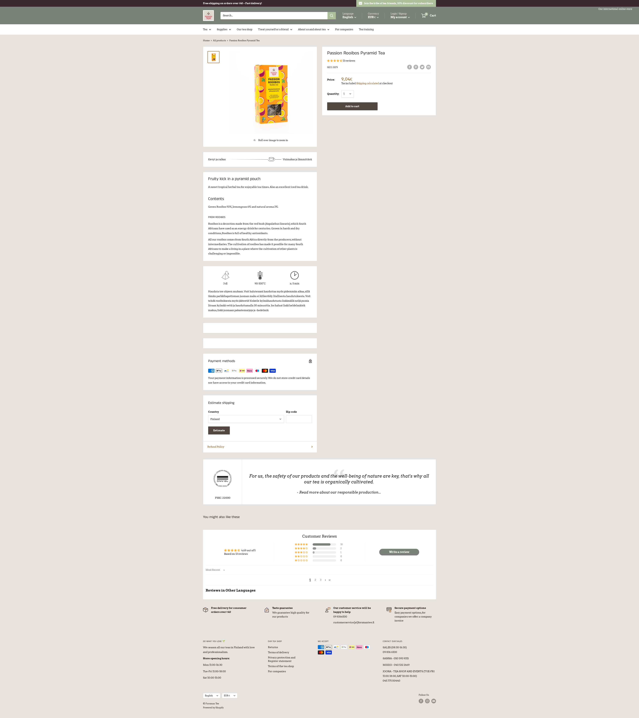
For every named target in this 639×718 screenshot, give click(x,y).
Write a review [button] (399, 552)
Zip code (291, 411)
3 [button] (320, 579)
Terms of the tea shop (281, 666)
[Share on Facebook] (409, 67)
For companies (344, 29)
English (209, 695)
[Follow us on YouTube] (433, 701)
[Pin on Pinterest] (416, 67)
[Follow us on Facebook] (421, 701)
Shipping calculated (367, 83)
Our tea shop (244, 29)
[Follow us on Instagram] (427, 701)
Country (213, 411)
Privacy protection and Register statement (281, 659)
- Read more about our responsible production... (339, 492)
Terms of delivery (278, 652)
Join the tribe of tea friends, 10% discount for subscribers (398, 3)
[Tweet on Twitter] (422, 67)
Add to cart (352, 106)
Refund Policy (215, 446)
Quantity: (333, 93)
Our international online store (615, 9)
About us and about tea (312, 29)
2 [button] (315, 579)
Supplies (222, 29)
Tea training (366, 29)
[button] (335, 60)
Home (206, 40)
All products (219, 40)
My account (399, 17)
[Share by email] (428, 67)
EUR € (227, 695)
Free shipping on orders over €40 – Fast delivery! (232, 3)
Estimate (219, 430)
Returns (273, 647)
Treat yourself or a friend (273, 29)
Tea (205, 29)
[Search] (331, 15)
